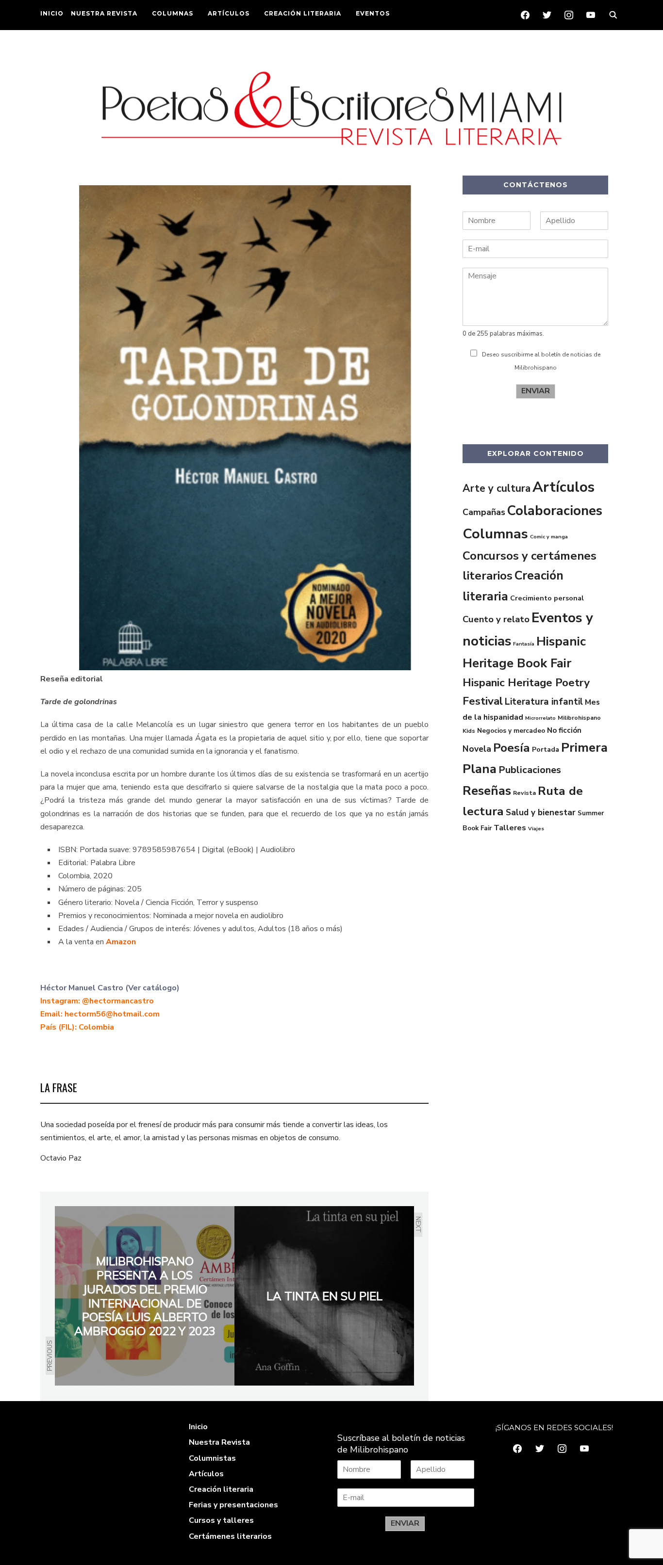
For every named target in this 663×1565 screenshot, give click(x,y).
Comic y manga (549, 536)
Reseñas (487, 790)
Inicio (198, 1426)
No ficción (564, 730)
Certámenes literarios (230, 1536)
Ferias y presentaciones (233, 1505)
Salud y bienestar (541, 812)
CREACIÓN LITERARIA (302, 13)
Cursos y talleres (221, 1520)
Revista (524, 793)
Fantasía (523, 643)
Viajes (536, 828)
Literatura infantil (544, 701)
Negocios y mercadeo (511, 730)
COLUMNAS (172, 13)
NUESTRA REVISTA (104, 13)
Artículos (563, 487)
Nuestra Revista (219, 1442)
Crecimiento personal (547, 598)
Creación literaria (221, 1489)
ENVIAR (535, 391)
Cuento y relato (496, 619)
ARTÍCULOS (228, 13)
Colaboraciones (554, 510)
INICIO (52, 13)
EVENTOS (373, 13)
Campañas (484, 512)
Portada (545, 749)
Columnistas (212, 1458)
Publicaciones (529, 769)
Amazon (121, 941)
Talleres (510, 828)
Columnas (495, 533)
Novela (477, 749)
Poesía (511, 748)
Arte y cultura (496, 488)
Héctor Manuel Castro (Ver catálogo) (110, 988)
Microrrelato (540, 718)
